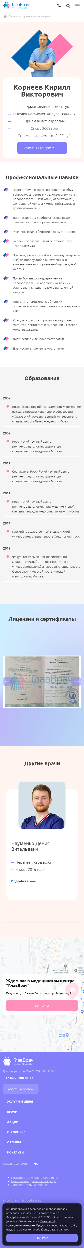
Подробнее (19, 881)
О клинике (16, 1132)
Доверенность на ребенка (30, 1184)
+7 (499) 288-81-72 (19, 1078)
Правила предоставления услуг (33, 1181)
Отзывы (14, 1142)
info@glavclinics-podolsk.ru (22, 1200)
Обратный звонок (20, 1089)
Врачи (14, 16)
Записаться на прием (38, 148)
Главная (5, 16)
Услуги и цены (20, 1101)
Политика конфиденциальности (34, 1177)
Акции (12, 1122)
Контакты (42, 1005)
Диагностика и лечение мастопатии (38, 348)
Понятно (42, 1238)
